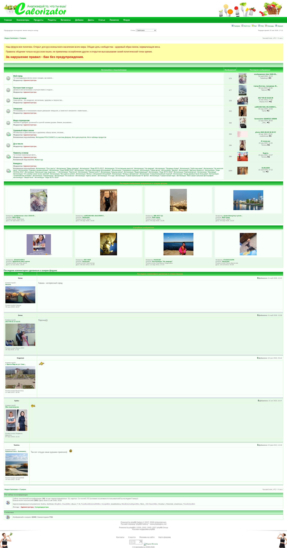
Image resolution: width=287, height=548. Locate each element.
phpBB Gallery (137, 522)
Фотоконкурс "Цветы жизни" (86, 175)
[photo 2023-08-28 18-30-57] (242, 137)
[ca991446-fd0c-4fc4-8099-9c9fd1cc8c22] (243, 116)
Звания (280, 26)
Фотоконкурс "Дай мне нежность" (191, 170)
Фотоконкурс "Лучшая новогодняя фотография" (93, 170)
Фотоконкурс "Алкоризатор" (43, 175)
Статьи (102, 20)
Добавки (79, 20)
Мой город (17, 76)
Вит (255, 26)
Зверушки (17, 109)
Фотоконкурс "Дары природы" (68, 168)
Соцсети (132, 537)
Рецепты (52, 20)
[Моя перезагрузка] (16, 431)
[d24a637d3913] (38, 255)
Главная (8, 20)
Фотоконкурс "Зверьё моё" (23, 177)
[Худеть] (242, 160)
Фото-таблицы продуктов (96, 137)
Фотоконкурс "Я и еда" (106, 175)
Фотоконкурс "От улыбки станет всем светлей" (31, 174)
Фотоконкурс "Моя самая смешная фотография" (195, 175)
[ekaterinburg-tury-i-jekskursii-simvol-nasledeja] (248, 209)
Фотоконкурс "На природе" (144, 168)
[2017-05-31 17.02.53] (20, 345)
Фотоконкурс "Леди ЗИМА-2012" (61, 170)
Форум (126, 20)
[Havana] (20, 303)
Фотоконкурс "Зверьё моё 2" (89, 172)
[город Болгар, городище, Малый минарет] (243, 95)
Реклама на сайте (147, 537)
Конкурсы (17, 163)
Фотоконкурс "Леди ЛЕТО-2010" (47, 177)
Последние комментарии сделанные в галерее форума (30, 270)
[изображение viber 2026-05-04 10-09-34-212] (243, 83)
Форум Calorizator (11, 38)
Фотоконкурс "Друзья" (169, 170)
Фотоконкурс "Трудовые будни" (167, 168)
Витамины (66, 20)
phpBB (132, 527)
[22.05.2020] (242, 174)
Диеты (91, 20)
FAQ (262, 26)
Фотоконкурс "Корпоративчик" (185, 172)
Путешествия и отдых (23, 88)
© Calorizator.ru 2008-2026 (143, 547)
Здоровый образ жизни (23, 130)
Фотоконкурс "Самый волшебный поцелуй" (156, 174)
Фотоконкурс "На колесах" (65, 175)
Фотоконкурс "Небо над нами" (191, 168)
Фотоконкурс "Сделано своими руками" (33, 170)
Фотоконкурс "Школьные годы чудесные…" (41, 172)
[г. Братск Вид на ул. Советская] (20, 388)
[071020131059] (248, 255)
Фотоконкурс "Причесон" (67, 172)
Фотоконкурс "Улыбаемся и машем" (125, 170)
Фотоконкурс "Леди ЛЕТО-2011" (161, 172)
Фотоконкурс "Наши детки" (150, 170)
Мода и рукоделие (21, 120)
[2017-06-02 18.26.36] (242, 104)
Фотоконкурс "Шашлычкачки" (112, 172)
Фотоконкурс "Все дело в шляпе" (62, 174)
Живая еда (39, 160)
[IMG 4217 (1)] (178, 211)
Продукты (38, 20)
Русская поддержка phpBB (143, 529)
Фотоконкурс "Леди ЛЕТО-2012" (92, 168)
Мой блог (247, 26)
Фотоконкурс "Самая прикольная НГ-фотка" (132, 175)
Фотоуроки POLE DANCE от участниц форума (53, 137)
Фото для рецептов (79, 137)
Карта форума (164, 537)
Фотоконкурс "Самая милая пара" (163, 175)
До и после (18, 144)
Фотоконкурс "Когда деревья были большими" (190, 174)
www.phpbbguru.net (158, 524)
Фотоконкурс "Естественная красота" (119, 168)
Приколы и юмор (20, 153)
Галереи (236, 26)
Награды (270, 26)
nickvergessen (160, 522)
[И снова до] (242, 150)
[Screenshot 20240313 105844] (242, 127)
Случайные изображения (143, 227)
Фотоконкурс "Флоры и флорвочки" (125, 174)
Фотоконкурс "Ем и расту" (46, 168)
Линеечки (114, 20)
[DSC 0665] (108, 255)
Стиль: (133, 30)
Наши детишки (19, 98)
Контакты (120, 537)
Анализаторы (22, 20)
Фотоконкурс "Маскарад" (206, 172)
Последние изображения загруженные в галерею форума (143, 183)
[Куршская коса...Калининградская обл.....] (16, 475)
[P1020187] (178, 255)
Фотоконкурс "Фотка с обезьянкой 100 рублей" (93, 174)
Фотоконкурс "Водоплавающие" (136, 172)
